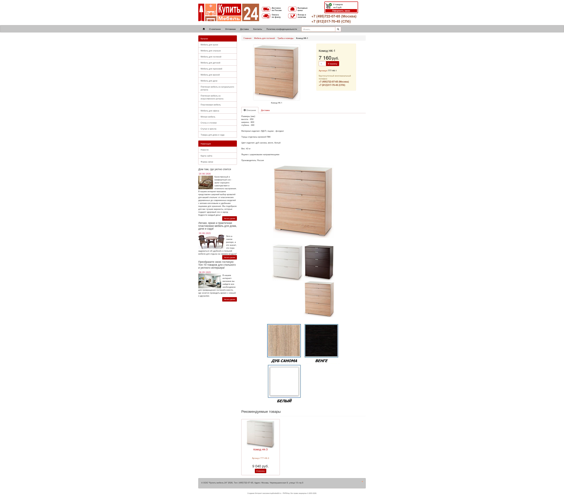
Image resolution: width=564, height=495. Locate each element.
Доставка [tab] (265, 110)
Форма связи (207, 161)
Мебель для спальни (211, 50)
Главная (247, 38)
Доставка (244, 28)
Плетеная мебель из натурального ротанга (217, 88)
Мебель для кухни (209, 44)
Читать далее (229, 218)
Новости (205, 149)
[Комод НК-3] (261, 433)
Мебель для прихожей (211, 68)
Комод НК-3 (260, 449)
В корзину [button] (332, 63)
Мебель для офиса (210, 110)
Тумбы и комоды (285, 38)
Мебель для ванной (210, 74)
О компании (215, 28)
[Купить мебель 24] (228, 12)
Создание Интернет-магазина (258, 493)
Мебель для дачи (209, 80)
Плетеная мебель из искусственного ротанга (212, 97)
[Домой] (203, 29)
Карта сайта (206, 155)
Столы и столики (209, 122)
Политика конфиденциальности (281, 28)
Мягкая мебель (208, 116)
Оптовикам (230, 28)
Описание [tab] (251, 110)
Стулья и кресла (208, 128)
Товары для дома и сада (212, 134)
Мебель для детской (210, 62)
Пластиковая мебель (211, 104)
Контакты (257, 28)
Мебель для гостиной (211, 56)
